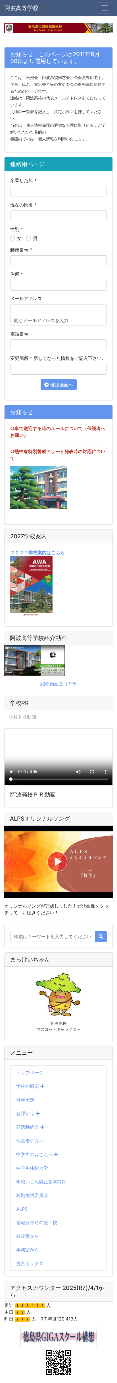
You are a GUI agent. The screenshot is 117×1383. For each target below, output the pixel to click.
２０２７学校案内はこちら (37, 552)
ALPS (22, 1209)
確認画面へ (61, 384)
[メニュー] (104, 8)
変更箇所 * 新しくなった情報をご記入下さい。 (58, 358)
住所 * (16, 274)
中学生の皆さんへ (35, 1154)
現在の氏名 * (23, 205)
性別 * (16, 229)
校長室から (27, 1236)
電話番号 (19, 334)
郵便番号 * (21, 250)
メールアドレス (26, 298)
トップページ (29, 1072)
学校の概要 (28, 1086)
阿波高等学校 (22, 8)
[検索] (101, 936)
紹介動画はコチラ (58, 684)
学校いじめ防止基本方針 (41, 1181)
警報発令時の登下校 (36, 1222)
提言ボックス (29, 1263)
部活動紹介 (28, 1127)
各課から (26, 1113)
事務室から (27, 1250)
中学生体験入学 (32, 1168)
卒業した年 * (23, 180)
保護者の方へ (29, 1141)
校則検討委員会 (32, 1195)
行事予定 (25, 1100)
